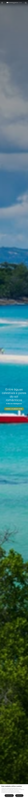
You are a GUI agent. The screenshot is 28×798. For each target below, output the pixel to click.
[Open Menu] (2, 2)
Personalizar (19, 795)
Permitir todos (9, 795)
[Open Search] (25, 2)
